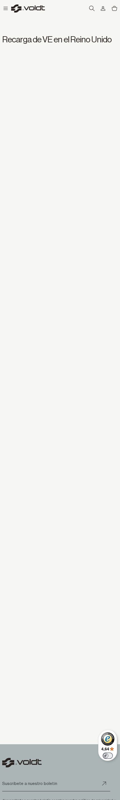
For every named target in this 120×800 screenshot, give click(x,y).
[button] (5, 8)
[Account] (103, 8)
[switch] (108, 756)
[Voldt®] (28, 8)
